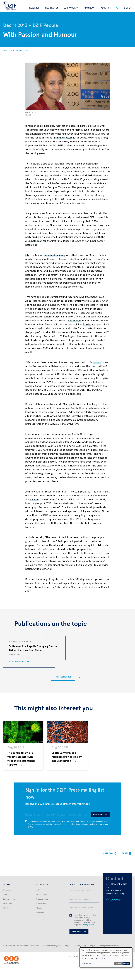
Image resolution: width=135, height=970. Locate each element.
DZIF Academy (71, 8)
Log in (92, 946)
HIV (27, 255)
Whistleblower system (52, 946)
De (125, 8)
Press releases (42, 899)
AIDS (97, 133)
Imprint (68, 946)
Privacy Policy (88, 925)
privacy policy (99, 958)
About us (106, 8)
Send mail (115, 900)
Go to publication (17, 662)
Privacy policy (80, 946)
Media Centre (42, 894)
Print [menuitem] (125, 853)
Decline (118, 964)
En (130, 8)
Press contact (41, 903)
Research (34, 8)
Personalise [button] (86, 964)
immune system (63, 137)
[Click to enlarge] (67, 86)
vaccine (34, 499)
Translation (52, 8)
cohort (97, 362)
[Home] (9, 5)
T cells (86, 324)
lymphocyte (74, 320)
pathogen (36, 241)
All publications (64, 677)
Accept (126, 964)
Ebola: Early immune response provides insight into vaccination (67, 757)
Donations (40, 912)
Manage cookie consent (109, 946)
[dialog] (106, 957)
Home (5, 50)
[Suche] (117, 7)
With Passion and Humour (21, 50)
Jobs (38, 890)
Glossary (39, 908)
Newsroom (89, 8)
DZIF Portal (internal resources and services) (21, 946)
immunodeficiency (54, 255)
